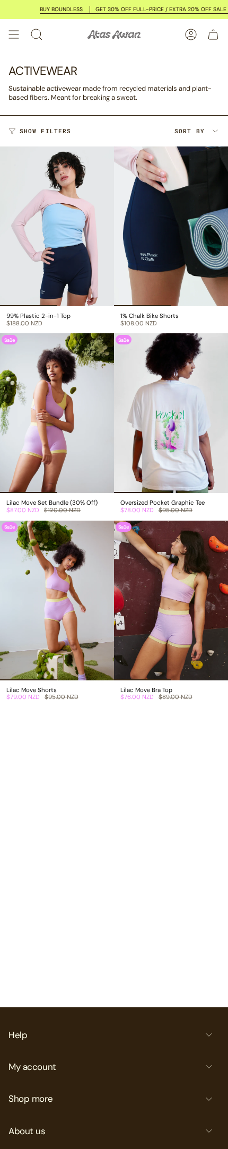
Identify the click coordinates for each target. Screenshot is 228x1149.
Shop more (30, 1098)
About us (27, 1131)
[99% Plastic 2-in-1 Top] (57, 226)
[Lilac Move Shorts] (57, 600)
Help (17, 1035)
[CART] (213, 34)
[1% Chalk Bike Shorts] (171, 226)
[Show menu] (13, 34)
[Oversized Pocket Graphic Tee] (171, 413)
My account (32, 1067)
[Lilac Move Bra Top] (171, 600)
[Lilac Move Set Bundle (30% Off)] (57, 413)
